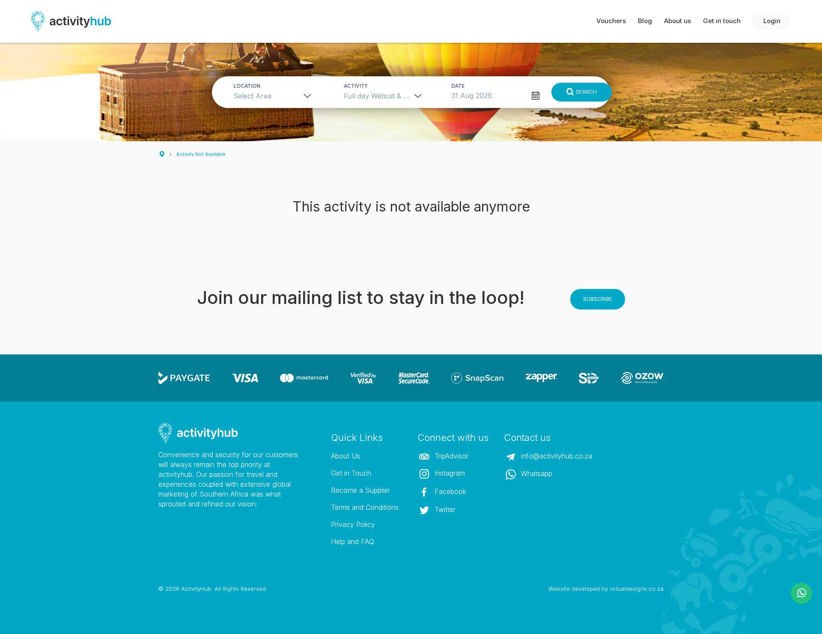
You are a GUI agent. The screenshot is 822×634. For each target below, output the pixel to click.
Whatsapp (535, 473)
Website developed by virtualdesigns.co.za (606, 588)
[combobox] (275, 95)
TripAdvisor (450, 456)
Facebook (449, 491)
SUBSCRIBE (597, 299)
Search (586, 92)
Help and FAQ (352, 541)
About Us (345, 456)
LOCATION (246, 86)
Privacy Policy (353, 524)
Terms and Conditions (365, 507)
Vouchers (611, 21)
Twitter (444, 509)
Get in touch (722, 21)
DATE (458, 86)
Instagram (448, 473)
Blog (645, 21)
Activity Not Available (201, 154)
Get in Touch (351, 473)
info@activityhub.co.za (555, 456)
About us (677, 21)
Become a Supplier (360, 490)
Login (771, 21)
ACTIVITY (356, 86)
